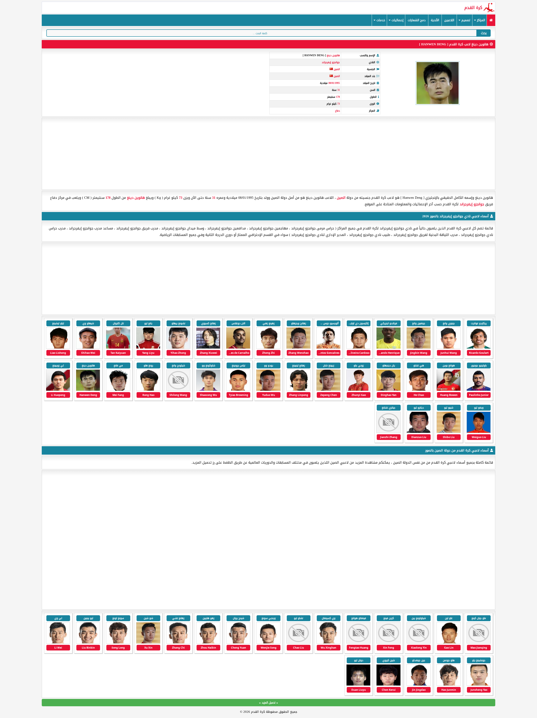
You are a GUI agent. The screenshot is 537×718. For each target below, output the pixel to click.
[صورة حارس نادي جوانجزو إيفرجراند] (479, 432)
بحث (483, 33)
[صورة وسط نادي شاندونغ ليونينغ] (208, 642)
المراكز (480, 20)
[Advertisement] (268, 153)
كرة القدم (473, 8)
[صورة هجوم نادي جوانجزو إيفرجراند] (479, 347)
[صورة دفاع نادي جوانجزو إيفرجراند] (358, 390)
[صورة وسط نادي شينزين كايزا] (388, 642)
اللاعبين (449, 20)
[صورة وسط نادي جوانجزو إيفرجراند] (298, 347)
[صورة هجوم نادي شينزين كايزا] (449, 642)
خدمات (380, 20)
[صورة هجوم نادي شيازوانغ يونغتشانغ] (479, 642)
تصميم (465, 20)
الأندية (435, 20)
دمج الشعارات (417, 20)
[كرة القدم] (491, 20)
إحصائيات (397, 20)
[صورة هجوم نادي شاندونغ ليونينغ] (328, 642)
